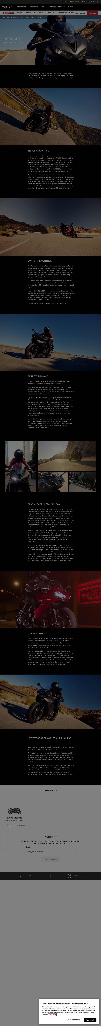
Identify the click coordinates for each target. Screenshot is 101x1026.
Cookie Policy (52, 1014)
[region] (69, 1011)
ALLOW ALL (90, 1020)
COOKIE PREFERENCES (73, 1019)
